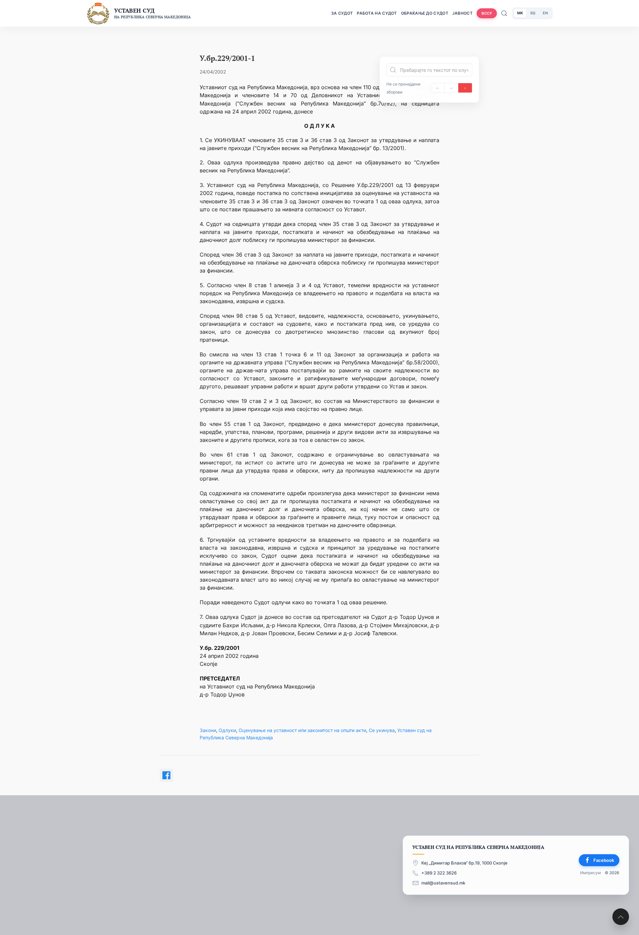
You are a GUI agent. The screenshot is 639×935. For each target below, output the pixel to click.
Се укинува (382, 730)
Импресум (590, 872)
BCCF (487, 13)
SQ (532, 13)
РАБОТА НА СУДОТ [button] (377, 13)
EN (545, 13)
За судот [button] (342, 13)
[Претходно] (437, 88)
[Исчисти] (465, 88)
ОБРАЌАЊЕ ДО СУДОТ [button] (424, 13)
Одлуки (227, 730)
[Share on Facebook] (166, 775)
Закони (208, 730)
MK (520, 13)
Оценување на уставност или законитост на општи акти (302, 730)
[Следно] (451, 88)
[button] (620, 916)
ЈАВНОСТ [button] (462, 13)
